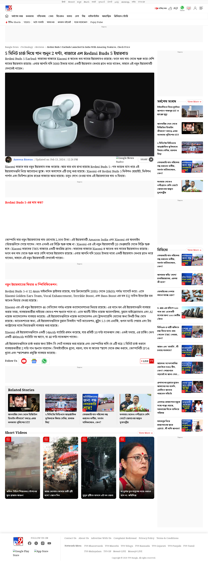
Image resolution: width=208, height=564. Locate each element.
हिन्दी (64, 1)
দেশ (77, 16)
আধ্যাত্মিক (106, 16)
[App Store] (43, 553)
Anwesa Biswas (23, 160)
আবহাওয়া (51, 22)
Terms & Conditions (167, 538)
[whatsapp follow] (44, 361)
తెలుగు (86, 1)
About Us (84, 538)
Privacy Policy (146, 538)
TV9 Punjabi (174, 546)
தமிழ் (117, 1)
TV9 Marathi (112, 546)
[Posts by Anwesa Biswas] (8, 159)
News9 (71, 1)
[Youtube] (24, 361)
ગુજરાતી (101, 1)
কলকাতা (30, 16)
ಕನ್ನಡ (79, 1)
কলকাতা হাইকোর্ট (64, 22)
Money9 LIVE (135, 551)
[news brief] (161, 8)
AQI (175, 8)
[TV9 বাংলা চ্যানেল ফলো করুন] (181, 8)
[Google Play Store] (22, 553)
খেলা (51, 16)
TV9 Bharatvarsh (93, 546)
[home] (7, 16)
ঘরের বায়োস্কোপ (80, 22)
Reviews (39, 47)
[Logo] (8, 8)
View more (144, 433)
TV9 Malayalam (93, 551)
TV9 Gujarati (159, 546)
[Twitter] (36, 543)
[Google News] (34, 361)
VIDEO (27, 22)
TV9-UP (141, 1)
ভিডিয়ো (162, 250)
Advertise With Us (101, 538)
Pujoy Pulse (96, 22)
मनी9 (134, 1)
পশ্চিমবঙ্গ (41, 16)
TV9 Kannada (142, 546)
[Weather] (170, 8)
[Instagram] (42, 543)
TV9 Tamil (188, 546)
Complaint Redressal (125, 538)
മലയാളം (125, 1)
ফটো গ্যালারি (38, 22)
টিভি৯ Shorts (14, 22)
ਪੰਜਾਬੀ (109, 1)
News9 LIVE (119, 551)
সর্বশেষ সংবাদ (166, 101)
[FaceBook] (29, 543)
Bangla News (12, 47)
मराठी (94, 1)
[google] (126, 159)
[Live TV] (188, 8)
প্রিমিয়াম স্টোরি (121, 16)
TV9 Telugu (127, 546)
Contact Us (70, 538)
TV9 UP (107, 551)
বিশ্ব (83, 16)
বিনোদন (60, 16)
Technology (27, 47)
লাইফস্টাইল (93, 16)
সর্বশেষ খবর (17, 16)
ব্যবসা (69, 16)
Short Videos (16, 432)
